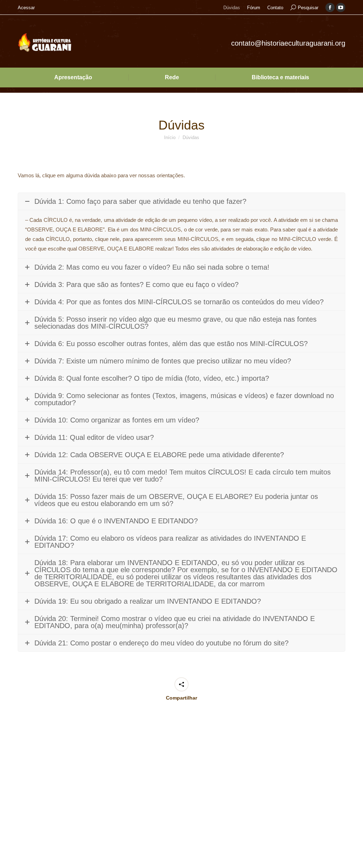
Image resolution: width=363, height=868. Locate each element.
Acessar (26, 7)
